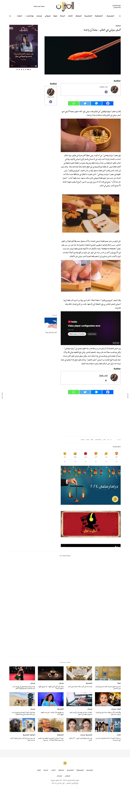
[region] (91, 527)
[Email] (106, 91)
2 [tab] (28, 69)
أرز (110, 439)
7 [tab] (17, 69)
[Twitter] (85, 103)
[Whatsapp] (73, 103)
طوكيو (92, 439)
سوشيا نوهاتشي (106, 111)
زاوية (119, 683)
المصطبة (60, 735)
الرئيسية (90, 770)
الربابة (46, 770)
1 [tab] (30, 69)
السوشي (96, 178)
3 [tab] (25, 69)
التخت (119, 709)
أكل (108, 439)
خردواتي (67, 776)
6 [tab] (19, 69)
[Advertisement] (91, 415)
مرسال (61, 683)
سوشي (104, 439)
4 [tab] (23, 69)
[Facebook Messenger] (96, 103)
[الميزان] (65, 6)
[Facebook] (107, 103)
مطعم (88, 439)
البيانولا (118, 26)
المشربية (89, 683)
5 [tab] (21, 69)
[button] (91, 527)
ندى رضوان (50, 97)
